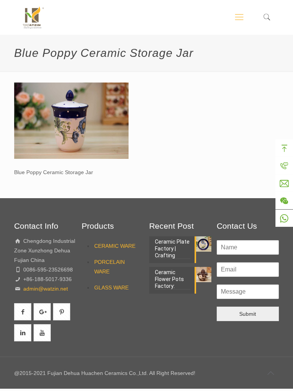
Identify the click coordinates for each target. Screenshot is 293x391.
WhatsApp (284, 218)
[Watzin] (33, 17)
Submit (247, 314)
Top (284, 148)
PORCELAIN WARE (109, 267)
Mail (284, 183)
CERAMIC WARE (114, 246)
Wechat (284, 201)
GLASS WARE (111, 287)
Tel (284, 165)
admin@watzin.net (45, 289)
